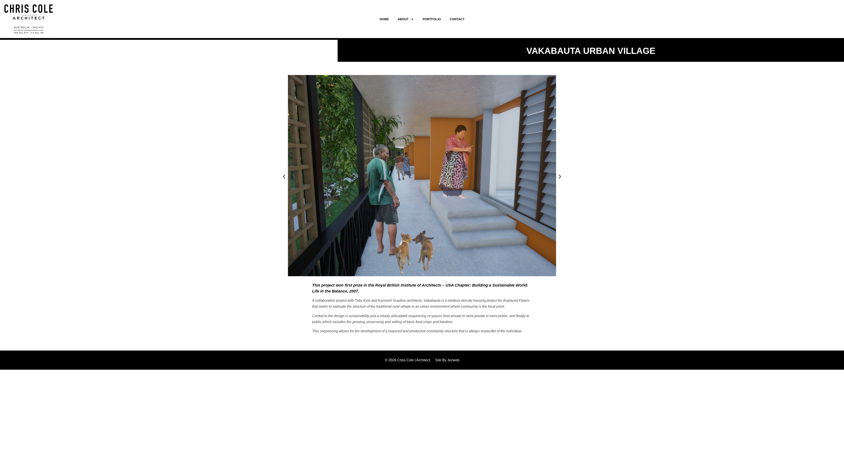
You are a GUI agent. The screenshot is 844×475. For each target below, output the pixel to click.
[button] (284, 176)
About (403, 19)
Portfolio (432, 19)
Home (384, 19)
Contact (457, 19)
